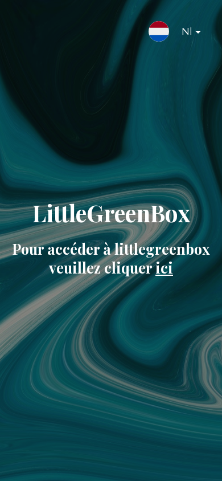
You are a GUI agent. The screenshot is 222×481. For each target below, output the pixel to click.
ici (164, 267)
